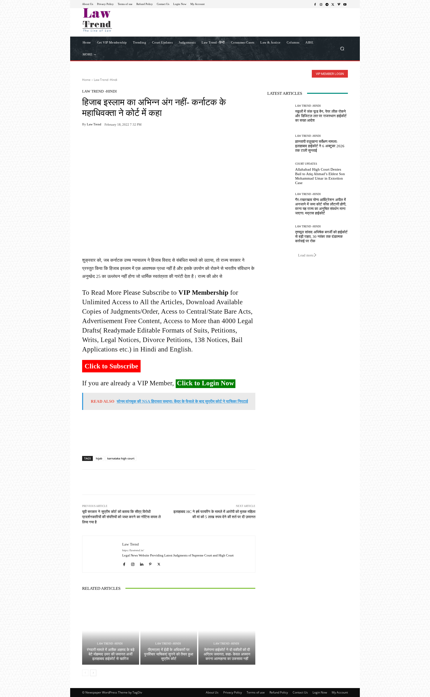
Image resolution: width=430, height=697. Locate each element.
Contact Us (300, 692)
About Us (212, 692)
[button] (342, 48)
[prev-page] (85, 673)
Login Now (320, 692)
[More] (144, 140)
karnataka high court (120, 458)
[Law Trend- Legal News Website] (118, 20)
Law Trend (94, 124)
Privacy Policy (232, 692)
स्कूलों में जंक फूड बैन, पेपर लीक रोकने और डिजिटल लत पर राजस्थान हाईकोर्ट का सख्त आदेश (321, 115)
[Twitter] (333, 4)
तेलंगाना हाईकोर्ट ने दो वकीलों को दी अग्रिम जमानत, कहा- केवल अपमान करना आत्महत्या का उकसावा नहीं (227, 654)
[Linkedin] (141, 563)
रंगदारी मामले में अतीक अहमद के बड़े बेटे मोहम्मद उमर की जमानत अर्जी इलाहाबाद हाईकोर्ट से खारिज (110, 654)
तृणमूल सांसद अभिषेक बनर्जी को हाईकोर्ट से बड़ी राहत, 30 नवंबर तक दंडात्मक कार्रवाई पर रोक (321, 236)
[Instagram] (321, 4)
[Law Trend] (102, 554)
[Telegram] (327, 4)
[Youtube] (345, 4)
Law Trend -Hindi (105, 80)
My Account (340, 692)
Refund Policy (278, 692)
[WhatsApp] (99, 140)
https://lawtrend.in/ (133, 550)
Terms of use (256, 692)
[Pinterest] (133, 140)
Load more (306, 255)
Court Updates (306, 163)
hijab (99, 458)
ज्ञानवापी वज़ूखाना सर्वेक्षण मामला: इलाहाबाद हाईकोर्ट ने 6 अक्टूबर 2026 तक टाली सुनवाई (319, 146)
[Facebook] (315, 4)
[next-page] (93, 673)
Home (86, 80)
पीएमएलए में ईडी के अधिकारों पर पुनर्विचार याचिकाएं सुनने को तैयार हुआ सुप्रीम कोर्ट (168, 654)
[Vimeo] (339, 4)
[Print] (121, 140)
